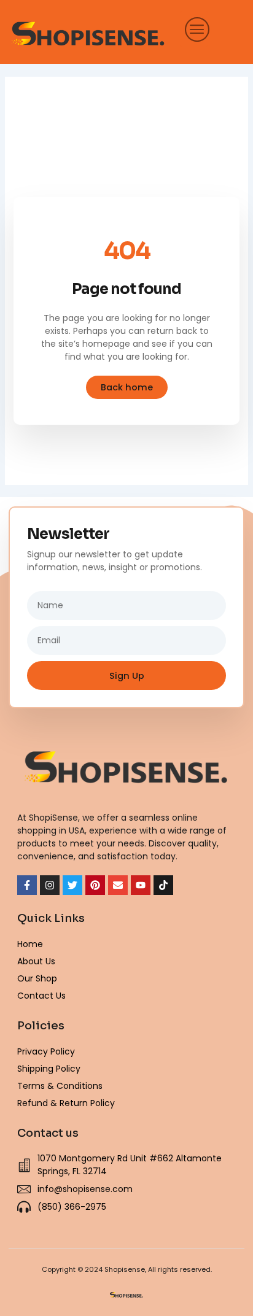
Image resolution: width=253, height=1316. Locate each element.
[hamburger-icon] (194, 29)
